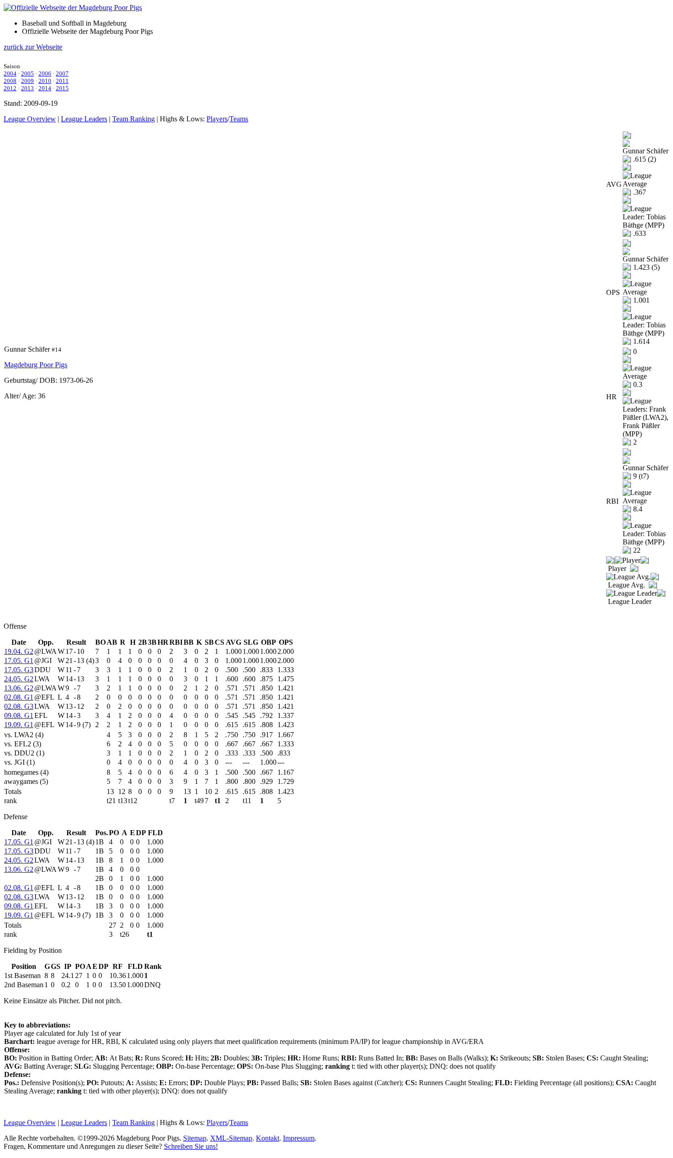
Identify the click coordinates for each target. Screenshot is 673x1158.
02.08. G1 (18, 697)
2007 (62, 73)
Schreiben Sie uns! (191, 1146)
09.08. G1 (18, 715)
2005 (27, 73)
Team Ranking (133, 119)
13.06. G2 (18, 688)
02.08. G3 (18, 706)
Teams (238, 119)
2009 (27, 80)
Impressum (299, 1138)
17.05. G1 (18, 660)
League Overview (30, 119)
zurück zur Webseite (33, 47)
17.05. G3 (18, 670)
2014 (44, 88)
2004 (10, 73)
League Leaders (84, 119)
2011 (62, 80)
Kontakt (267, 1138)
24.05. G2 (18, 679)
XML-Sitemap (231, 1138)
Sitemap (194, 1138)
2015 (62, 88)
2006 (44, 73)
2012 (10, 88)
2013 (27, 88)
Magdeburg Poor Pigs (35, 365)
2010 (44, 80)
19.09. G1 (18, 725)
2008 (10, 80)
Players (217, 119)
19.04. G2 (18, 651)
